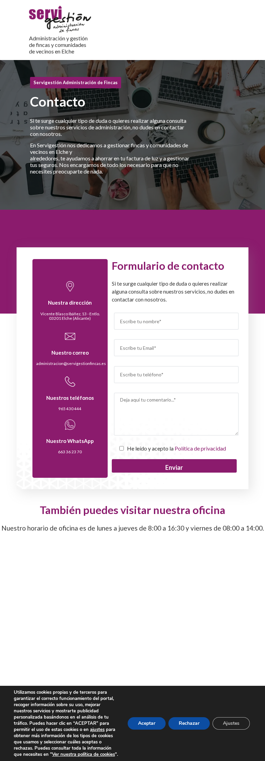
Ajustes (231, 723)
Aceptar (146, 723)
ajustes (97, 730)
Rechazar (189, 723)
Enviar (174, 467)
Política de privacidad (200, 448)
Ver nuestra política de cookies (83, 754)
